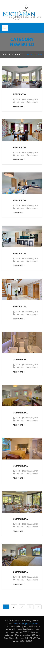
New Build (17, 55)
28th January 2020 (31, 99)
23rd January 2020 (31, 365)
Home (5, 55)
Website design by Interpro (26, 623)
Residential (20, 94)
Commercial (20, 359)
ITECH (17, 99)
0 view (21, 102)
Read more (18, 106)
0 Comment (33, 102)
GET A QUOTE (36, 54)
